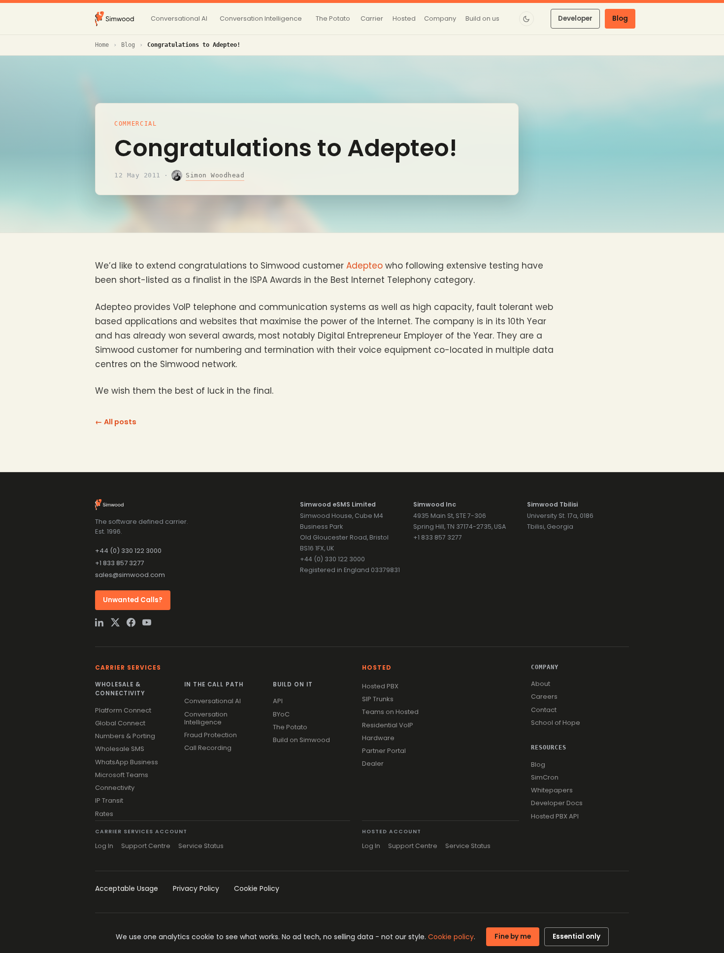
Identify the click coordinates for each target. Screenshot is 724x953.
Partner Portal (384, 750)
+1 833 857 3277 (119, 563)
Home (102, 44)
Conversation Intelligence (206, 718)
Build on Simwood (301, 740)
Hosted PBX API (555, 816)
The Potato (290, 727)
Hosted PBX (380, 686)
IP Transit (109, 800)
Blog (620, 18)
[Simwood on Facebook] (131, 622)
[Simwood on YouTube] (146, 622)
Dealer (373, 763)
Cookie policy (451, 937)
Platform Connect (123, 710)
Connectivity (114, 787)
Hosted (377, 667)
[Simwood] (114, 18)
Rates (104, 813)
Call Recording (207, 747)
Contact (544, 710)
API (278, 701)
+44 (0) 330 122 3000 (128, 550)
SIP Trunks (378, 699)
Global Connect (120, 723)
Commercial (135, 123)
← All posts (115, 422)
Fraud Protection (210, 735)
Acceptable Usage (126, 888)
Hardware (378, 738)
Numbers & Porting (125, 736)
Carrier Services (128, 667)
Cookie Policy (256, 888)
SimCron (545, 777)
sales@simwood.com (130, 574)
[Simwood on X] (115, 622)
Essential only (576, 936)
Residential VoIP (387, 725)
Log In (104, 846)
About (540, 683)
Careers (544, 696)
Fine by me (512, 936)
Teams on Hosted (390, 711)
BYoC (281, 714)
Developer (575, 18)
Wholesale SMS (119, 748)
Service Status (201, 846)
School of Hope (555, 722)
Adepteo (364, 266)
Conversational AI (212, 701)
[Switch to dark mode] (526, 18)
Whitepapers (552, 790)
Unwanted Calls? (133, 600)
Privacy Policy (196, 888)
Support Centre (145, 846)
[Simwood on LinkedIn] (99, 622)
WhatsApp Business (126, 762)
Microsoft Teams (121, 775)
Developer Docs (557, 803)
